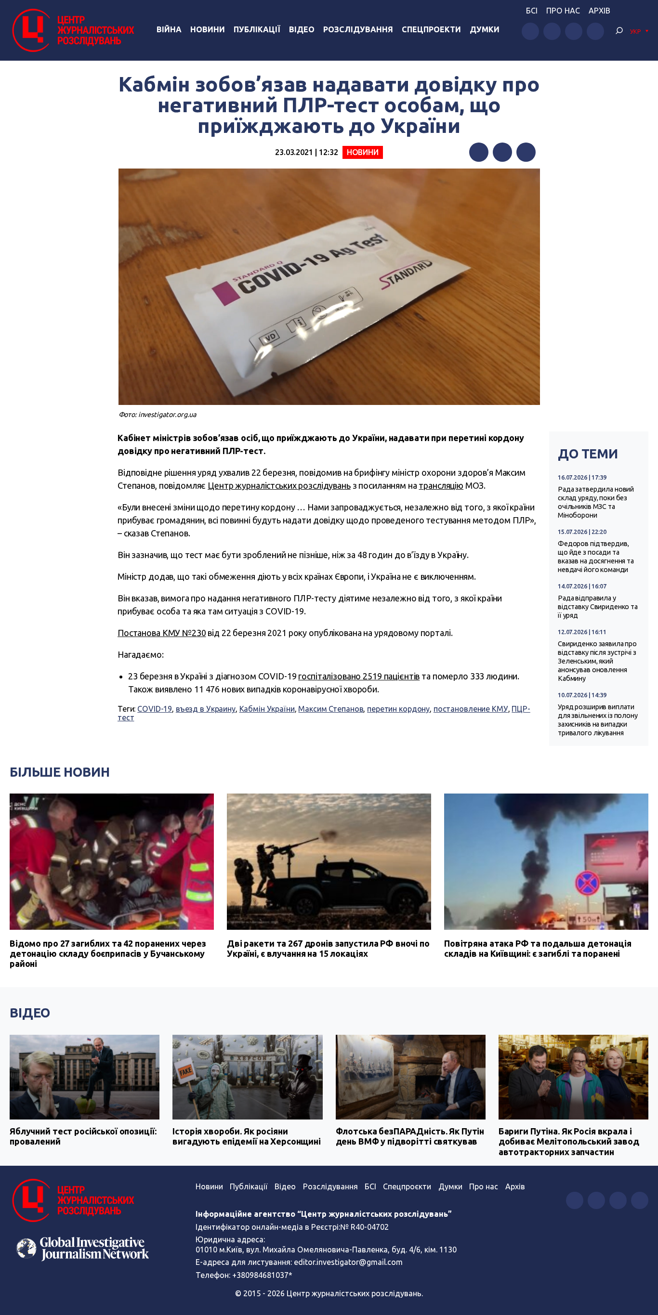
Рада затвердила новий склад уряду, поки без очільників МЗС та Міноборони (596, 502)
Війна (169, 29)
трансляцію (441, 485)
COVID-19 (154, 708)
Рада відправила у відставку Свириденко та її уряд (598, 606)
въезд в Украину (206, 708)
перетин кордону (398, 708)
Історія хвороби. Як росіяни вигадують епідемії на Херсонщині (246, 1136)
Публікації (257, 29)
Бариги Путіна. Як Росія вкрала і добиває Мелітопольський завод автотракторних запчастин (569, 1141)
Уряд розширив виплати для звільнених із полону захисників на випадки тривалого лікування (598, 720)
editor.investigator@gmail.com (348, 1262)
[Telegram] (526, 152)
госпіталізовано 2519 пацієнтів (359, 676)
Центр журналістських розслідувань (279, 485)
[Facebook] (478, 152)
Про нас (563, 10)
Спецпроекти (431, 29)
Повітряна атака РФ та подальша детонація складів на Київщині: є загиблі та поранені (538, 948)
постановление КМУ (471, 708)
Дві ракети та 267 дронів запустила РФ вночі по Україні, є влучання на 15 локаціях (328, 948)
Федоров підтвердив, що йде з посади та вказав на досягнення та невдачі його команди (596, 556)
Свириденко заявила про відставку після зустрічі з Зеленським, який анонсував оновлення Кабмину (597, 661)
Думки (485, 29)
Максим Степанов (330, 708)
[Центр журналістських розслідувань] (72, 30)
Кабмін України (267, 708)
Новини (207, 29)
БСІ (532, 10)
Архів (599, 10)
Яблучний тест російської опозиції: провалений (83, 1136)
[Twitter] (502, 152)
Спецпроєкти (407, 1186)
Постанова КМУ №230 (162, 633)
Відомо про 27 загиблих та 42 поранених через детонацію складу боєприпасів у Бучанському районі (108, 953)
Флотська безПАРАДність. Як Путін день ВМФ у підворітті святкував (410, 1136)
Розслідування (358, 29)
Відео (302, 29)
